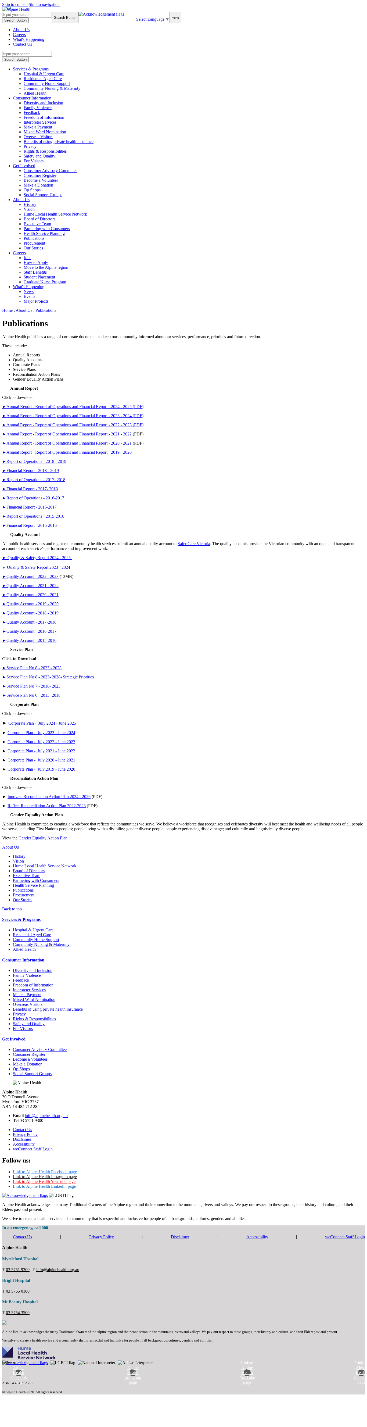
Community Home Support (47, 83)
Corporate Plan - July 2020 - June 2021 (41, 760)
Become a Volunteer (41, 180)
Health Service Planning (44, 233)
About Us (21, 29)
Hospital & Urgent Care (44, 73)
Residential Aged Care (43, 78)
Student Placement (39, 277)
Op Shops (32, 190)
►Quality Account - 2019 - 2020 (30, 604)
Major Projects (36, 301)
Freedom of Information (44, 117)
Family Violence (38, 107)
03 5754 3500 (18, 1312)
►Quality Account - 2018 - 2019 (30, 613)
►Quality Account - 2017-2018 (29, 622)
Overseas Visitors (38, 136)
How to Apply (36, 262)
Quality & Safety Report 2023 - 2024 (39, 567)
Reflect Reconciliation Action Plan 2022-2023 (47, 805)
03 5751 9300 (18, 1269)
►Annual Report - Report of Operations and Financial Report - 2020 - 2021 (67, 443)
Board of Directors (39, 219)
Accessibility (24, 1144)
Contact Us (22, 44)
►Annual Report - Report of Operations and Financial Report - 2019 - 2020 (67, 452)
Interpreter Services (40, 122)
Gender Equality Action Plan (43, 838)
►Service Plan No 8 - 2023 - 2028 (32, 668)
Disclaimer (22, 1139)
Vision (29, 209)
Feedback (32, 112)
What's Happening (28, 39)
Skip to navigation (44, 4)
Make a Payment (38, 127)
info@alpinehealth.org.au (46, 1115)
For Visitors (34, 161)
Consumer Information (32, 98)
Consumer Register (40, 175)
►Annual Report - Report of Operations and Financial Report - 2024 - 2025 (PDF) (72, 406)
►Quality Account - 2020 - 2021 (30, 594)
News (29, 291)
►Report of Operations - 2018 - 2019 (34, 461)
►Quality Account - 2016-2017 (29, 631)
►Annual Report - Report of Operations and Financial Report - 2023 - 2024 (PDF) (72, 415)
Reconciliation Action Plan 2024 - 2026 (56, 796)
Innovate (15, 796)
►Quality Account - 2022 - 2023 (30, 576)
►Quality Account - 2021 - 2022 (30, 585)
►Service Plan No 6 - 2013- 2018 (31, 695)
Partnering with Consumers (47, 228)
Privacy (30, 146)
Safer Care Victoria (194, 543)
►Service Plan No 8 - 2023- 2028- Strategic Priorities (48, 677)
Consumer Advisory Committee (50, 170)
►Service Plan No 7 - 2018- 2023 (31, 686)
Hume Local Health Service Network (55, 214)
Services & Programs (31, 69)
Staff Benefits (35, 272)
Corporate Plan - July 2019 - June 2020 (41, 769)
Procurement (34, 243)
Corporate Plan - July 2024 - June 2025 (42, 723)
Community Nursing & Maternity (52, 88)
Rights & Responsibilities (45, 151)
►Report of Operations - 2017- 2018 (33, 479)
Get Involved (24, 165)
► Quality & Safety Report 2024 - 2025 (37, 557)
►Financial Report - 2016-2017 (29, 507)
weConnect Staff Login (33, 1149)
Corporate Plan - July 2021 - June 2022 (41, 751)
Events (29, 296)
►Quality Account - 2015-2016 (29, 640)
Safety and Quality (39, 156)
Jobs (27, 257)
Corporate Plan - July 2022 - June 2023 (41, 741)
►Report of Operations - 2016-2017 (33, 498)
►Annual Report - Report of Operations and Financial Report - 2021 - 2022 (67, 434)
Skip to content (15, 4)
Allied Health (35, 93)
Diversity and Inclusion (43, 103)
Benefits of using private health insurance (58, 141)
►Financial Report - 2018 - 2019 (30, 470)
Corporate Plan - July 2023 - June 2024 (41, 732)
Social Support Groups (43, 194)
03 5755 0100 (18, 1291)
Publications (34, 238)
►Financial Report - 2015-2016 (29, 525)
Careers (19, 34)
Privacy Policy (25, 1134)
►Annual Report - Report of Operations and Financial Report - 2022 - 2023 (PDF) (72, 425)
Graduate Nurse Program (45, 282)
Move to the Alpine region (46, 267)
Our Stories (33, 248)
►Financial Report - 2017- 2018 (30, 489)
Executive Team (37, 223)
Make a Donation (38, 185)
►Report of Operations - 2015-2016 (33, 516)
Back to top (12, 909)
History (30, 204)
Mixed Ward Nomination (45, 132)
